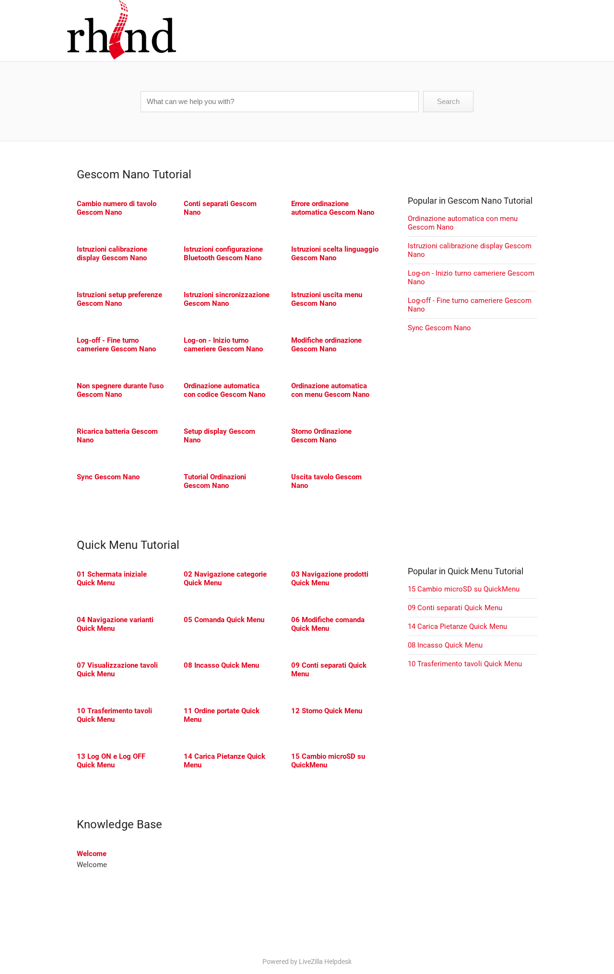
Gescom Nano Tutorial (134, 174)
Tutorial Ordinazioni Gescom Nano (215, 481)
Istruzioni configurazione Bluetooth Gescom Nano (223, 253)
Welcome (91, 853)
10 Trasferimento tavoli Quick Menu (114, 715)
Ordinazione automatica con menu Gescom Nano (330, 390)
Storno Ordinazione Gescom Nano (321, 435)
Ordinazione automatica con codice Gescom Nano (224, 390)
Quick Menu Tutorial (128, 545)
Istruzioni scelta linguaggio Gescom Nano (334, 253)
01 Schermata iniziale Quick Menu (112, 578)
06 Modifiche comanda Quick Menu (328, 624)
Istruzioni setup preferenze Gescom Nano (119, 299)
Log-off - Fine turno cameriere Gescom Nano (116, 344)
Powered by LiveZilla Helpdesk (307, 961)
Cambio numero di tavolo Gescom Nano (116, 208)
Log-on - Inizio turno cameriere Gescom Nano (223, 344)
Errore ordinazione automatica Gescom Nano (332, 208)
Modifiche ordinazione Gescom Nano (326, 344)
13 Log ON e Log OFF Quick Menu (111, 760)
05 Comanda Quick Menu (224, 619)
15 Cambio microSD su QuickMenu (464, 589)
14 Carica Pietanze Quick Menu (457, 626)
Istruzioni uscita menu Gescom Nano (326, 299)
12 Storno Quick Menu (326, 711)
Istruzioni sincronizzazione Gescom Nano (227, 299)
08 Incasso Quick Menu (221, 665)
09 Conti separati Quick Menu (455, 607)
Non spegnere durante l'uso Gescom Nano (120, 390)
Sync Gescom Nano (108, 477)
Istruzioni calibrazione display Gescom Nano (112, 253)
